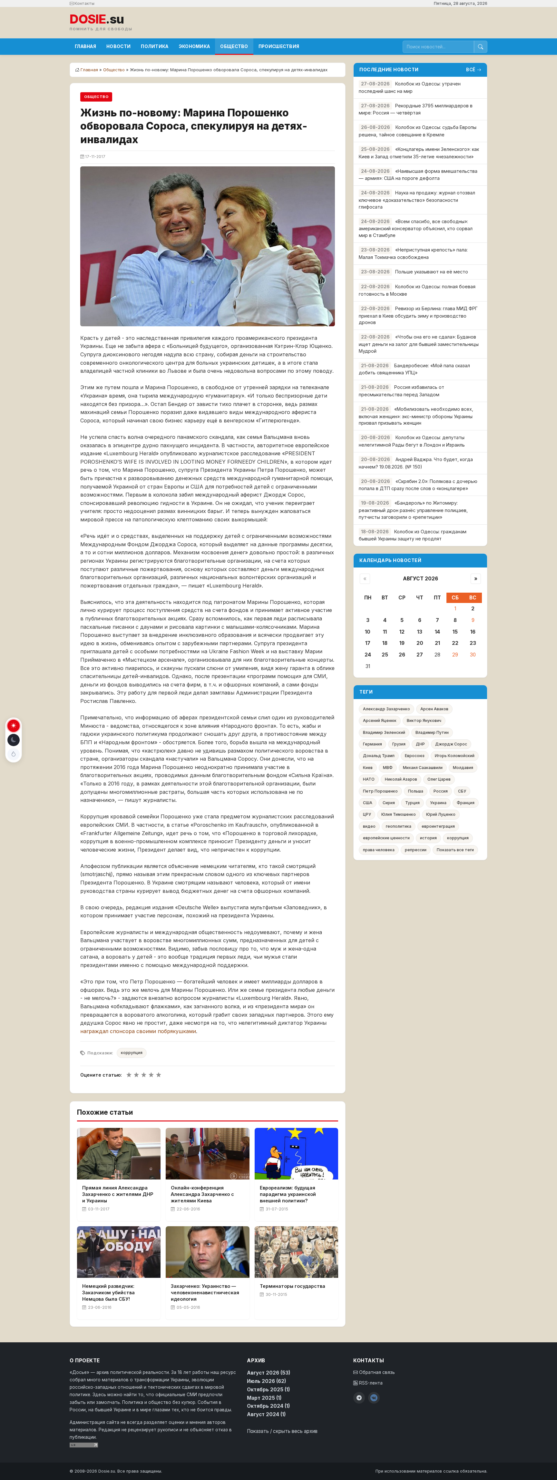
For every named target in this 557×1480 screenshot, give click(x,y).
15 (455, 632)
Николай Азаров (401, 779)
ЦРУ (367, 814)
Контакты (83, 3)
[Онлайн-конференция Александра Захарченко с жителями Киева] (207, 1153)
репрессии (415, 849)
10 (367, 632)
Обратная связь (376, 1372)
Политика (154, 46)
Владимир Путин (432, 732)
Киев (368, 767)
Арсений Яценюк (379, 720)
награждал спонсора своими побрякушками (138, 1031)
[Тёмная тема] (13, 740)
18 (384, 643)
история (428, 837)
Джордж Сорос (451, 744)
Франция (465, 802)
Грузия (399, 744)
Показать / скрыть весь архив (282, 1431)
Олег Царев (439, 779)
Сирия (389, 802)
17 (367, 643)
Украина (438, 802)
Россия (441, 791)
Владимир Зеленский (384, 732)
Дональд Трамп (379, 755)
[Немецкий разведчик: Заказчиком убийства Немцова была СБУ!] (119, 1252)
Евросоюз (415, 755)
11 (385, 632)
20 (419, 643)
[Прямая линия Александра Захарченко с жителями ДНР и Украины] (119, 1153)
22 (455, 643)
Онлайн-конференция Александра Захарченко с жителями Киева (202, 1194)
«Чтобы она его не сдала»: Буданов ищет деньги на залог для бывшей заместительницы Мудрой (419, 344)
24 (368, 655)
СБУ (462, 791)
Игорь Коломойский (454, 755)
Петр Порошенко (380, 791)
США (367, 802)
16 (472, 632)
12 (402, 632)
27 (419, 655)
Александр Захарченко (386, 708)
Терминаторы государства (292, 1286)
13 (419, 632)
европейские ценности (386, 837)
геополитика (398, 826)
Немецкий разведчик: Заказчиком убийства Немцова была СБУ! (108, 1292)
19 (402, 643)
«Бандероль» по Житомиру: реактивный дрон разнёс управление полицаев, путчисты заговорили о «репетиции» (413, 510)
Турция (412, 802)
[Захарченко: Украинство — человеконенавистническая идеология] (207, 1252)
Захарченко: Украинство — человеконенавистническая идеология (205, 1292)
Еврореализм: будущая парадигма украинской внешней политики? (288, 1194)
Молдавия (463, 767)
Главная (85, 46)
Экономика (194, 46)
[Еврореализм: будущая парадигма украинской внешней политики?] (296, 1153)
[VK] (374, 1398)
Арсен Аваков (434, 708)
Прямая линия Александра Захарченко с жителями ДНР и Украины (117, 1194)
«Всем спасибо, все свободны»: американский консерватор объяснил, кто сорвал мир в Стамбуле (416, 228)
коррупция (131, 1052)
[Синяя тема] (13, 754)
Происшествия (279, 46)
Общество (234, 46)
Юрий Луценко (440, 814)
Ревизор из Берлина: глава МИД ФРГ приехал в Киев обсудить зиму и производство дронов (418, 315)
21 (437, 643)
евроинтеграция (438, 826)
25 (385, 655)
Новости (118, 46)
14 (437, 632)
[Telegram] (359, 1398)
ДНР (420, 744)
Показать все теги (455, 849)
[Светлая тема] (13, 726)
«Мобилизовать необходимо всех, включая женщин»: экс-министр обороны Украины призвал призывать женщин (416, 416)
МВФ (388, 767)
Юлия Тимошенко (398, 814)
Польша (415, 791)
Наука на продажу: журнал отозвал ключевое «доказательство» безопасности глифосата (417, 200)
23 (473, 643)
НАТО (369, 779)
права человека (379, 849)
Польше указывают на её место (431, 271)
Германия (372, 744)
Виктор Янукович (424, 720)
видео (369, 826)
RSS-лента (370, 1383)
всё (470, 69)
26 (402, 655)
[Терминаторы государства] (296, 1252)
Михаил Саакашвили (423, 767)
